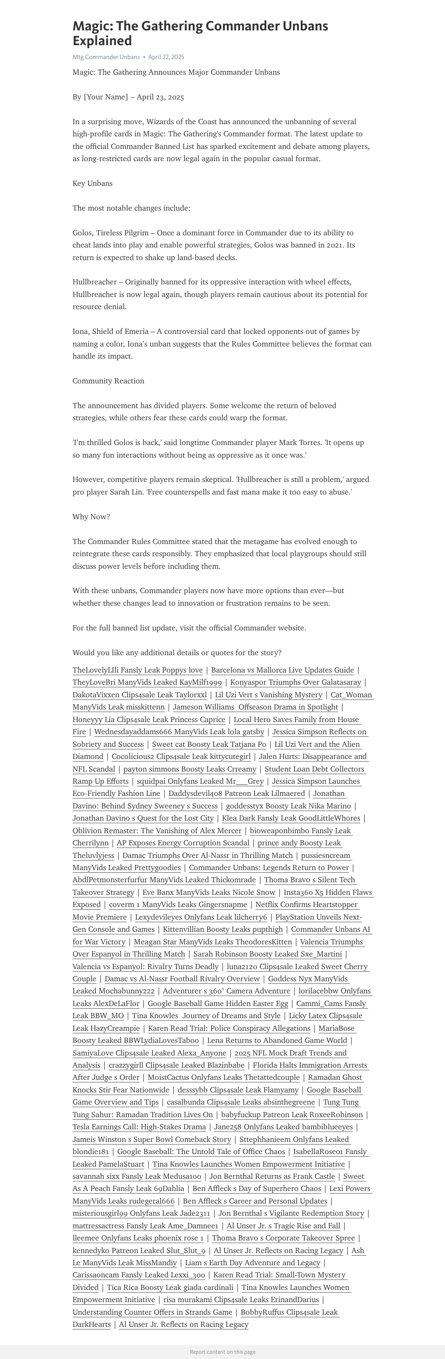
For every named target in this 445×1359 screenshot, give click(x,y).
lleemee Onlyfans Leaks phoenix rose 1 (138, 1238)
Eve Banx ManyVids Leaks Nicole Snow (209, 892)
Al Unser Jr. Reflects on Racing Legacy (278, 1250)
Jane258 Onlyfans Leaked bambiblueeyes (283, 1126)
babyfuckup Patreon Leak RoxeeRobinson (292, 1114)
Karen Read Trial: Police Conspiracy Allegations (229, 1028)
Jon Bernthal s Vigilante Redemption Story (291, 1213)
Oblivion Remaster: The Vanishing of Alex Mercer (157, 830)
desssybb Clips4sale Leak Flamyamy (238, 1090)
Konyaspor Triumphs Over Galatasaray (295, 682)
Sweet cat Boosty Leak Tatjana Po (209, 744)
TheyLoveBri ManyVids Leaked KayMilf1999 (147, 682)
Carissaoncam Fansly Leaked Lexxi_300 (139, 1275)
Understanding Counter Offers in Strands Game (152, 1312)
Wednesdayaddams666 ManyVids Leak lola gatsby (179, 731)
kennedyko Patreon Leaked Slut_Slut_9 (139, 1250)
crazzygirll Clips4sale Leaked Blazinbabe (177, 1065)
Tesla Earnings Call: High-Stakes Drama (139, 1126)
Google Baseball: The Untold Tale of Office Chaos (201, 1151)
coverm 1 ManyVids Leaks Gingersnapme (178, 904)
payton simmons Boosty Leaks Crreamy (189, 769)
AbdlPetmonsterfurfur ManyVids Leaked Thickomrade (164, 879)
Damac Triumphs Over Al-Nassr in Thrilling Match (208, 855)
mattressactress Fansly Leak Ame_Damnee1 (146, 1225)
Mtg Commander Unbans (106, 57)
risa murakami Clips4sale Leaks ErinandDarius (241, 1299)
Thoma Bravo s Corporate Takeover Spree (283, 1238)
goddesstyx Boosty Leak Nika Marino (288, 806)
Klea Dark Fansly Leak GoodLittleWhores (291, 818)
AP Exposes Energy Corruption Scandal (183, 843)
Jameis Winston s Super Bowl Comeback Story (152, 1139)
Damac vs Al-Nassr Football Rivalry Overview (182, 978)
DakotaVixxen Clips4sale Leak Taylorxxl (140, 694)
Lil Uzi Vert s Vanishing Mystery (268, 694)
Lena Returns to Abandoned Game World (277, 1040)
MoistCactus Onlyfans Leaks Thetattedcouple (224, 1077)
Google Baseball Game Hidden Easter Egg (218, 1003)
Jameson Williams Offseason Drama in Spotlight (255, 707)
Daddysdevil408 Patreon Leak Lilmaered (237, 793)
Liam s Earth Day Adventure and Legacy (252, 1262)
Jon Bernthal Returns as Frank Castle (272, 1176)
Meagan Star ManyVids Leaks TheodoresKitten (213, 942)
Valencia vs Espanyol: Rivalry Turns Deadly (146, 966)
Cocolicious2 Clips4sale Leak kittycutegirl (181, 756)
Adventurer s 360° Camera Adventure (226, 991)
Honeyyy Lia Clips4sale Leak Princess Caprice (149, 719)
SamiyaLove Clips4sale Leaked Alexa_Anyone (149, 1053)
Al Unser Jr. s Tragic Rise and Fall (283, 1225)
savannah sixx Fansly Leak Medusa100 (137, 1176)
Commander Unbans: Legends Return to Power (269, 867)
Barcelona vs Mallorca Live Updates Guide (282, 670)
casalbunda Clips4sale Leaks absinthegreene (241, 1102)
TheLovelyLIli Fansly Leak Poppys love (138, 670)
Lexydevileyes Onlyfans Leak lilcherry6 (201, 917)
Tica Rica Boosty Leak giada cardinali (170, 1287)
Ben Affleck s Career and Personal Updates (255, 1201)
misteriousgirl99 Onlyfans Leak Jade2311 (141, 1213)
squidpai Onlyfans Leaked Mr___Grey (200, 781)
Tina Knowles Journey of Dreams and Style (206, 1015)
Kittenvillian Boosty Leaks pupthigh (223, 929)
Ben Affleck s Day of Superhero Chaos (257, 1188)
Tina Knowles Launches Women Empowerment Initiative (249, 1164)
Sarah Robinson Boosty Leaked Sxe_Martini (267, 954)
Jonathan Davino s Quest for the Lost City (143, 818)
